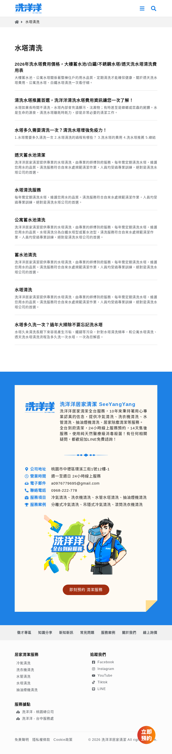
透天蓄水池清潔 (30, 155)
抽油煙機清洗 (27, 690)
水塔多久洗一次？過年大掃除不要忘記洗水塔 (59, 325)
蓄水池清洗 (26, 255)
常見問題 (87, 632)
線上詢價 (150, 632)
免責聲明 (22, 739)
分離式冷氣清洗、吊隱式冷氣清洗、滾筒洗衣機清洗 (97, 505)
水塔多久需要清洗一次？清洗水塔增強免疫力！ (61, 130)
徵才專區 (24, 632)
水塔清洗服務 (28, 190)
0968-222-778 (64, 490)
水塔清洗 (23, 290)
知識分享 (45, 632)
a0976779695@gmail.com (75, 483)
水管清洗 (23, 676)
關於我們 (129, 632)
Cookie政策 (63, 739)
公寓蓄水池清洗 (30, 220)
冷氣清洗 (23, 663)
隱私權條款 (41, 739)
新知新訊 (66, 632)
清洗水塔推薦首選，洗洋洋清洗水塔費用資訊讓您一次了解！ (74, 100)
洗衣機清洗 (25, 670)
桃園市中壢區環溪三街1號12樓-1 (80, 469)
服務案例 (108, 632)
